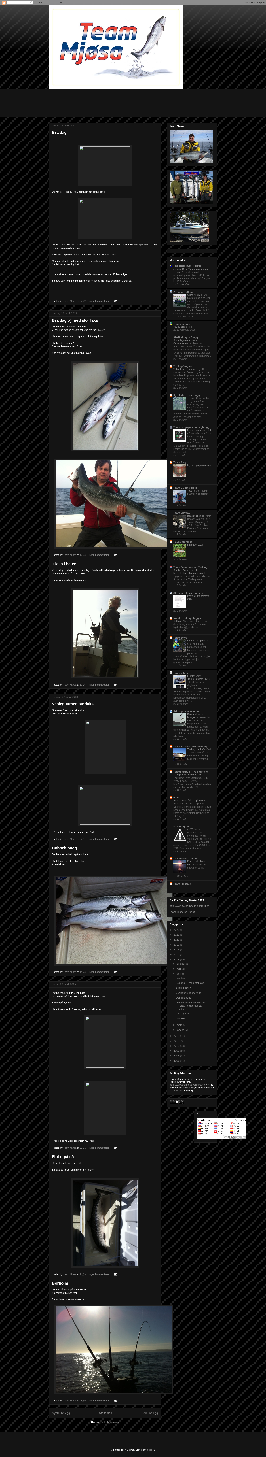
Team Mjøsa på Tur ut (182, 911)
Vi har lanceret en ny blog (187, 369)
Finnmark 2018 (195, 544)
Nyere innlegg (61, 1413)
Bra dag (59, 132)
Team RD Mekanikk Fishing (190, 746)
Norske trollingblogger (187, 618)
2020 (177, 939)
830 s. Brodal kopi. (183, 327)
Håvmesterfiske (182, 541)
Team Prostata (182, 883)
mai (179, 968)
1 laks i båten (64, 564)
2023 (177, 934)
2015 (177, 949)
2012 (177, 1035)
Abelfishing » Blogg (185, 337)
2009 (177, 1050)
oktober (181, 963)
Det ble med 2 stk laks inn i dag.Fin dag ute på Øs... (190, 1005)
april (179, 973)
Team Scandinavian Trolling (190, 567)
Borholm (60, 1283)
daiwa (177, 797)
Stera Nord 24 (194, 294)
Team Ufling (180, 672)
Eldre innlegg (149, 1413)
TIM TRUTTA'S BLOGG (187, 266)
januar (181, 1029)
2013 (177, 959)
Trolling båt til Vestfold (199, 749)
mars (180, 1024)
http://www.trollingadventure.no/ (188, 1084)
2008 (177, 1055)
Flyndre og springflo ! (198, 640)
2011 (177, 1040)
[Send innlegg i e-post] (115, 301)
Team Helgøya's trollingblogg (191, 427)
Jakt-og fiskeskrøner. (186, 711)
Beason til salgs (196, 515)
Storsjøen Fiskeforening (188, 593)
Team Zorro (180, 637)
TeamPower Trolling (185, 858)
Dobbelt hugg (64, 848)
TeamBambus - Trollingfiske (190, 771)
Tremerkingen (181, 323)
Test (190, 490)
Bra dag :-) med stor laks (75, 320)
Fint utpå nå (63, 1156)
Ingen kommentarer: (99, 301)
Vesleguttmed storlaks (73, 704)
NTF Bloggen (181, 826)
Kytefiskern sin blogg (186, 395)
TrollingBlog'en (182, 366)
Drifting (177, 621)
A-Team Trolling (183, 291)
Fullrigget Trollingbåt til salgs (188, 774)
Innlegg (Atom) (111, 1422)
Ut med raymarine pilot (199, 430)
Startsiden (105, 1413)
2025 (177, 929)
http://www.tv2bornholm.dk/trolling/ (189, 905)
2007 (177, 1060)
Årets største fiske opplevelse (189, 800)
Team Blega (180, 462)
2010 (177, 1045)
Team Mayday (181, 512)
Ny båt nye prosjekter (198, 465)
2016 (177, 944)
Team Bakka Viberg (185, 487)
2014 (177, 954)
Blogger (150, 1450)
